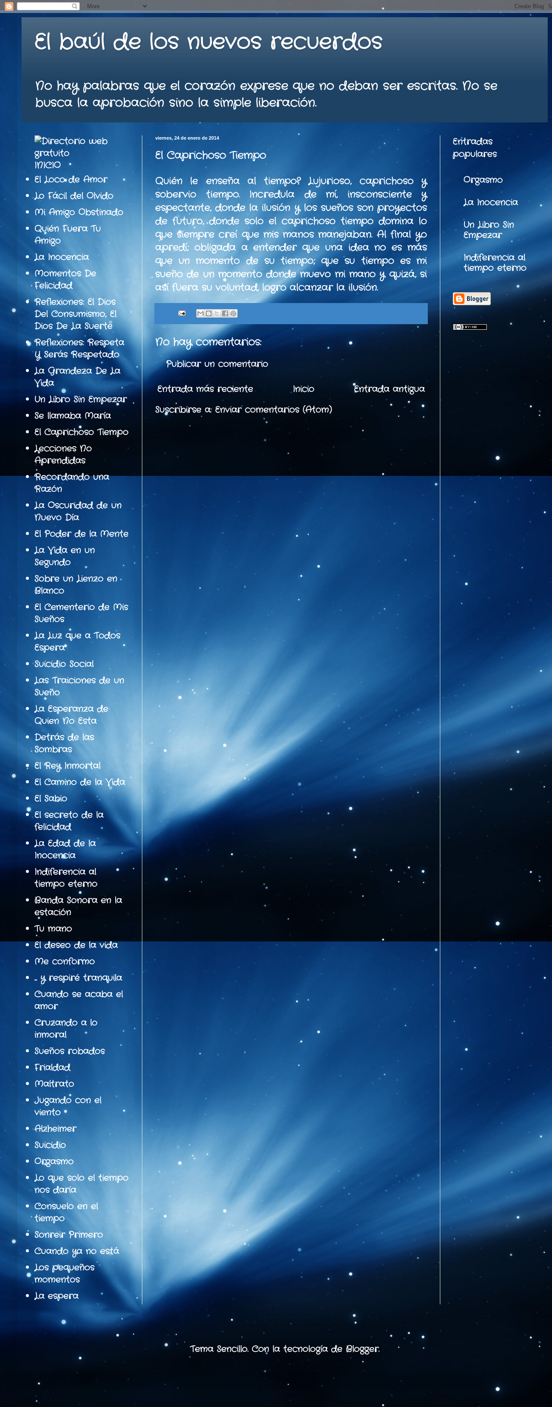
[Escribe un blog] (208, 313)
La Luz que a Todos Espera (77, 641)
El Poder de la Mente (81, 534)
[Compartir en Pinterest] (233, 313)
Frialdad (52, 1067)
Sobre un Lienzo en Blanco (75, 584)
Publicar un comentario (217, 364)
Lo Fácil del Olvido (73, 196)
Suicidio (50, 1145)
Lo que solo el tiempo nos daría (81, 1184)
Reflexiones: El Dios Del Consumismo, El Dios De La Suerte (75, 314)
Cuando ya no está (76, 1251)
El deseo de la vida (76, 945)
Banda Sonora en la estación (78, 906)
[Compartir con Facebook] (225, 313)
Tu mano (53, 928)
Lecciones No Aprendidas (63, 454)
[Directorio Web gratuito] (81, 153)
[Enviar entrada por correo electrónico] (181, 313)
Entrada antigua (389, 389)
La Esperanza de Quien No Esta (71, 715)
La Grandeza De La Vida (77, 377)
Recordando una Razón (71, 483)
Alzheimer (55, 1128)
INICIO (47, 165)
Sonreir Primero (68, 1235)
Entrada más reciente (205, 389)
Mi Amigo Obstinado (78, 212)
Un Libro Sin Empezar (80, 399)
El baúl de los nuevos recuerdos (208, 42)
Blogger (362, 1349)
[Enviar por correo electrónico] (200, 313)
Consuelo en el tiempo (66, 1212)
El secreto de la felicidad (69, 821)
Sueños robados (69, 1051)
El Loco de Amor (70, 179)
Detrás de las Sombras (64, 743)
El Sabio (50, 798)
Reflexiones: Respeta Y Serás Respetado (79, 348)
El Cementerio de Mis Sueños (81, 613)
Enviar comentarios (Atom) (273, 409)
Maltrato (54, 1084)
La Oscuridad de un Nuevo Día (78, 511)
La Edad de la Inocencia (65, 849)
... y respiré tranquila (78, 978)
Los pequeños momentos (64, 1273)
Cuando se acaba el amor (78, 1000)
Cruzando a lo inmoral (65, 1028)
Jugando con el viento (67, 1106)
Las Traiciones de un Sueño (79, 686)
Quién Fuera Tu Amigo (67, 234)
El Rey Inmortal (67, 766)
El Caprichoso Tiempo (81, 432)
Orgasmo (54, 1161)
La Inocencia (61, 257)
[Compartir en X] (217, 313)
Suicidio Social (64, 664)
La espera (56, 1296)
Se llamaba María (72, 416)
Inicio (303, 389)
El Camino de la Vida (79, 782)
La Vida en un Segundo (64, 556)
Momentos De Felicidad (65, 279)
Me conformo (64, 961)
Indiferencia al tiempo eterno (65, 878)
